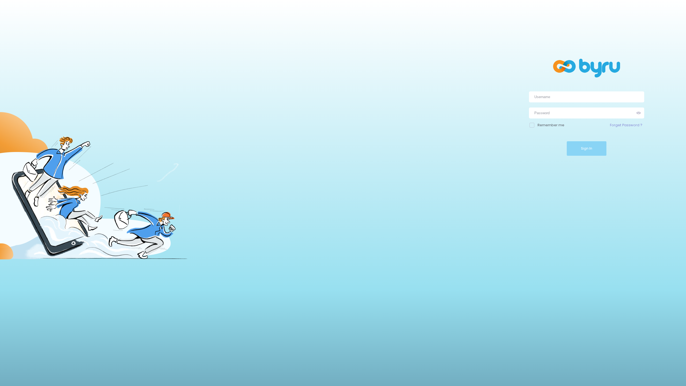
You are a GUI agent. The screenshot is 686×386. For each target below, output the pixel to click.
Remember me (551, 125)
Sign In (586, 148)
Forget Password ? (626, 125)
